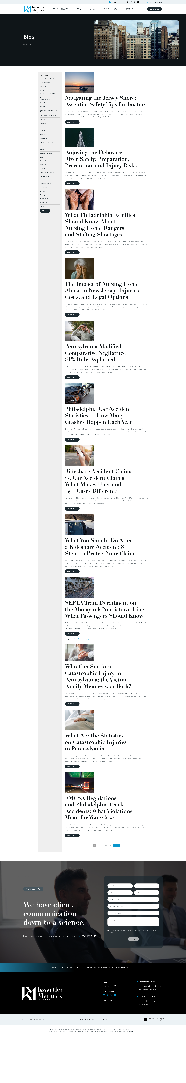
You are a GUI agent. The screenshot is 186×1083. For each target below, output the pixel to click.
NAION (42, 149)
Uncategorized (44, 198)
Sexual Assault (44, 187)
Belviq (42, 90)
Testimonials (107, 8)
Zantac (42, 206)
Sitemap (105, 1019)
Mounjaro (43, 146)
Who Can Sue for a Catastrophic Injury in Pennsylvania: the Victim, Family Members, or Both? (98, 676)
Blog (32, 44)
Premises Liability (45, 183)
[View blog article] (79, 82)
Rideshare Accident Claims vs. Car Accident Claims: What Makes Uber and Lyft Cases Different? (99, 481)
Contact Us (154, 9)
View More (71, 122)
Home (25, 44)
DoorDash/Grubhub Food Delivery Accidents (48, 111)
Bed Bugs (43, 86)
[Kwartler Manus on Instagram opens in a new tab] (127, 2)
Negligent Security (46, 153)
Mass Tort (43, 134)
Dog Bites (43, 106)
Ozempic (43, 168)
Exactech (43, 123)
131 (105, 846)
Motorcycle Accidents (47, 142)
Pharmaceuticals (45, 180)
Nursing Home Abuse (47, 161)
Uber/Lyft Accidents (46, 195)
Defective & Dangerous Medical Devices (47, 98)
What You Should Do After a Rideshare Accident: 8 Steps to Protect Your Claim (99, 547)
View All (45, 211)
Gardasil (42, 130)
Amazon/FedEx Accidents (48, 79)
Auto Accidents (45, 82)
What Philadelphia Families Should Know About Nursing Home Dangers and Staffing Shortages (100, 224)
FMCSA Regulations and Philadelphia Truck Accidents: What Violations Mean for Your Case (98, 808)
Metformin (43, 138)
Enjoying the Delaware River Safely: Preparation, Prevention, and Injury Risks (101, 159)
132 (110, 846)
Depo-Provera (44, 103)
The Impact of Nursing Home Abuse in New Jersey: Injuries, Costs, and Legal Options (102, 290)
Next (116, 846)
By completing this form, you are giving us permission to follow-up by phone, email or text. (134, 931)
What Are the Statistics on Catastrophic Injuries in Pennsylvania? (96, 742)
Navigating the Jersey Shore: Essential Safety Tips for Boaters (105, 101)
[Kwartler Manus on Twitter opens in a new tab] (134, 2)
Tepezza (42, 191)
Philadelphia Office (147, 981)
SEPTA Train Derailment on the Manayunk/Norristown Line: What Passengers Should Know (105, 609)
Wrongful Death (45, 202)
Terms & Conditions (84, 1019)
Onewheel (43, 164)
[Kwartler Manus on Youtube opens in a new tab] (138, 2)
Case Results (117, 8)
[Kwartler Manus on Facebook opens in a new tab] (131, 2)
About (55, 8)
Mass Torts (92, 8)
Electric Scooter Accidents (48, 115)
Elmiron (42, 119)
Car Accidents (80, 8)
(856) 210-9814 (129, 1031)
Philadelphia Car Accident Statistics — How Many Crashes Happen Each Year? (100, 415)
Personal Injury (64, 8)
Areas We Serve (130, 8)
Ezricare (42, 127)
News (41, 157)
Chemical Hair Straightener (49, 94)
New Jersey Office (147, 996)
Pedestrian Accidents (47, 172)
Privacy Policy (96, 1019)
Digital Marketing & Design (156, 1019)
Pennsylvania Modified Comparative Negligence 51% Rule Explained (95, 353)
